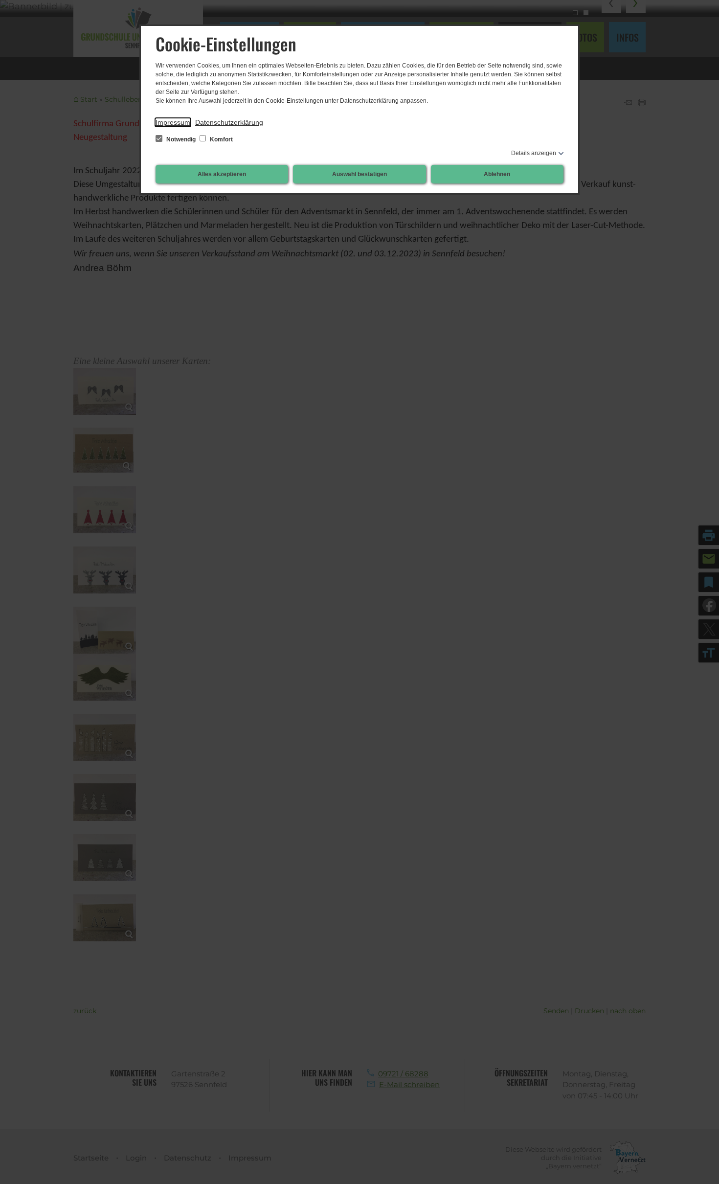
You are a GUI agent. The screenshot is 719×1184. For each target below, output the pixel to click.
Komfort (220, 139)
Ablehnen (497, 174)
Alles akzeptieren (222, 174)
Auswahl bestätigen (359, 174)
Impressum (173, 122)
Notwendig (181, 139)
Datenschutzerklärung (229, 122)
